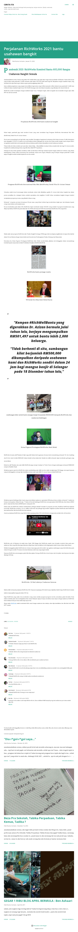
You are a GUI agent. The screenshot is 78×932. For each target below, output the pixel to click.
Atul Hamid (12, 690)
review (16, 621)
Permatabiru (12, 649)
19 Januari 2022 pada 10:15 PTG (25, 649)
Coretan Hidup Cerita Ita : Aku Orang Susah (15, 14)
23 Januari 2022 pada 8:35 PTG (22, 682)
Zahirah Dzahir (13, 641)
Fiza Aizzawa (12, 657)
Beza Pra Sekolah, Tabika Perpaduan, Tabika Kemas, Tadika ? (34, 820)
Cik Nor (10, 682)
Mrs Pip (10, 698)
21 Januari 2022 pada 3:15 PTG (24, 666)
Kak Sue (11, 633)
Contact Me (54, 14)
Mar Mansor (12, 666)
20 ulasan (12, 843)
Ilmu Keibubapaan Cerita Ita (39, 14)
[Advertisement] (39, 30)
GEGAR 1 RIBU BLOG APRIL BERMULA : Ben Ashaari (38, 901)
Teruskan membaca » (68, 760)
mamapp (11, 674)
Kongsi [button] (70, 621)
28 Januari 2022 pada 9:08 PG (21, 698)
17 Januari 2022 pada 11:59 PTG (22, 633)
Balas (10, 638)
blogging (11, 621)
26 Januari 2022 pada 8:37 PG (23, 690)
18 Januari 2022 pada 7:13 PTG (26, 641)
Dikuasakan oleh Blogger (40, 925)
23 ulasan (12, 919)
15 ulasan (12, 760)
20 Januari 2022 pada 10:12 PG (24, 657)
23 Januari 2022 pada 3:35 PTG (23, 674)
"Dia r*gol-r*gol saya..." (20, 739)
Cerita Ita (9, 4)
